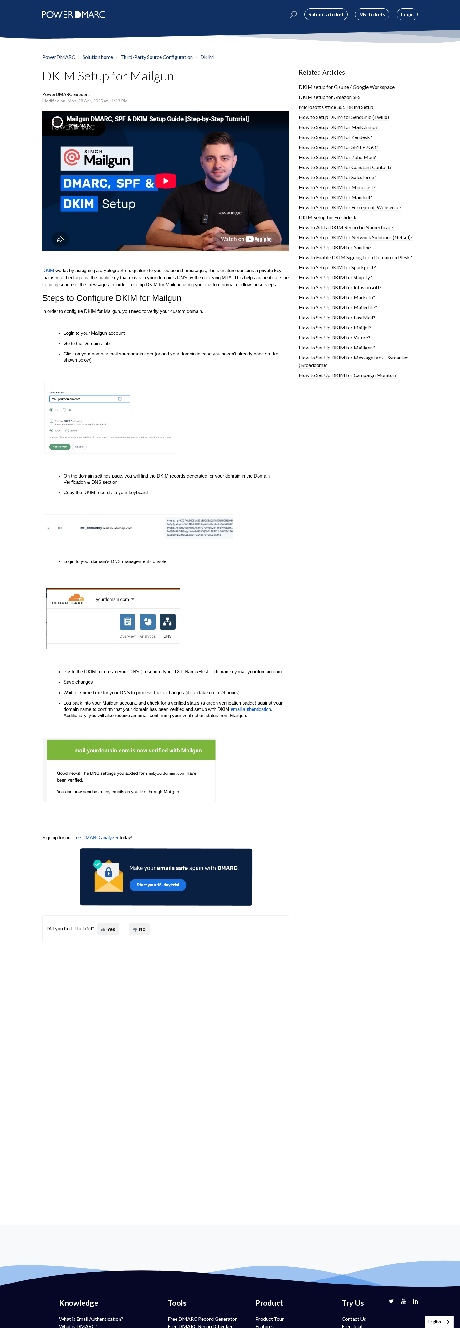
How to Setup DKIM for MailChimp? (338, 127)
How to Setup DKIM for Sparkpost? (337, 267)
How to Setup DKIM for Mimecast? (337, 187)
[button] (292, 14)
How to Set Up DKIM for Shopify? (335, 277)
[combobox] (439, 1322)
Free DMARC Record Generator (202, 1319)
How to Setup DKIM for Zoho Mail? (337, 157)
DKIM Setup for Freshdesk (327, 217)
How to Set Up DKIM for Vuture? (334, 337)
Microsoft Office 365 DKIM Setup (336, 107)
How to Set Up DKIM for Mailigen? (337, 347)
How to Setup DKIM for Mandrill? (335, 197)
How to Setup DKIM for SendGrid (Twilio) (344, 117)
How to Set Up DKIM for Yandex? (335, 247)
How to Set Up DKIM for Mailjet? (335, 327)
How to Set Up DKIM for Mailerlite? (338, 307)
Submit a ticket (326, 14)
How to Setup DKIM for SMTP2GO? (338, 147)
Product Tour (269, 1319)
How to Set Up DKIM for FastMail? (337, 317)
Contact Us (354, 1319)
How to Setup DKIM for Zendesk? (335, 137)
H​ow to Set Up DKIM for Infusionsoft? (340, 287)
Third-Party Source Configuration (156, 57)
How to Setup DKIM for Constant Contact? (345, 167)
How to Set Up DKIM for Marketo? (337, 297)
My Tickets (372, 14)
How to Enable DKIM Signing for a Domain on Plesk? (355, 257)
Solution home (98, 57)
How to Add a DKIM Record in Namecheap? (346, 227)
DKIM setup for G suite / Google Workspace (347, 87)
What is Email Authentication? (91, 1319)
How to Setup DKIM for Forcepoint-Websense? (350, 207)
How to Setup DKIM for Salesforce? (337, 177)
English (434, 1321)
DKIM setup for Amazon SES (329, 97)
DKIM (207, 57)
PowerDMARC (58, 57)
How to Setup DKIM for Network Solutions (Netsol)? (356, 237)
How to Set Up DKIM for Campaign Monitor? (348, 375)
